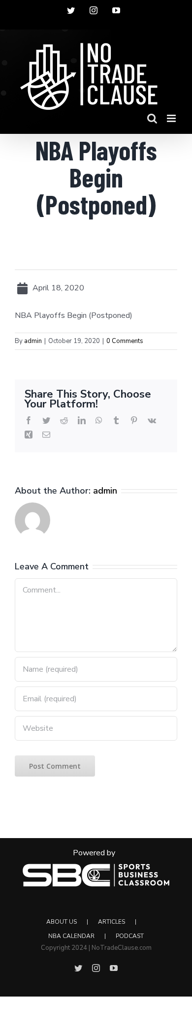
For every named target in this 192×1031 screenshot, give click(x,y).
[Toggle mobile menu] (172, 118)
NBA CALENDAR (71, 936)
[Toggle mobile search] (152, 118)
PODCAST (130, 936)
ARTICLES (111, 922)
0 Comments (124, 341)
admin (33, 341)
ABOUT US (61, 922)
